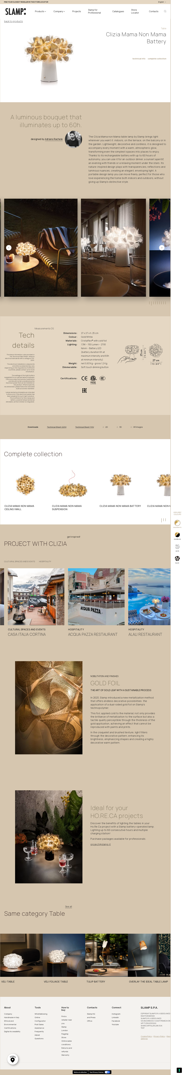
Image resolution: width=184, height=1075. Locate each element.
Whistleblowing (41, 1014)
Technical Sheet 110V (84, 427)
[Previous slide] (8, 247)
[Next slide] (161, 247)
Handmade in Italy (11, 1017)
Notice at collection (80, 1072)
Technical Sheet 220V (56, 427)
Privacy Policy (159, 1036)
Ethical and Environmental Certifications (10, 1024)
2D (106, 427)
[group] (36, 604)
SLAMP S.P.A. (149, 1007)
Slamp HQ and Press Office (91, 1017)
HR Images (138, 427)
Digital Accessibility (12, 1031)
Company (8, 1014)
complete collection (157, 58)
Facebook (116, 1021)
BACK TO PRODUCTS (13, 21)
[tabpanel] (25, 491)
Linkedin (115, 1017)
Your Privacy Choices (97, 1072)
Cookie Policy (146, 1036)
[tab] (149, 302)
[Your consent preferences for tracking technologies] (179, 1070)
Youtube (115, 1024)
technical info (138, 58)
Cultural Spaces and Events (19, 561)
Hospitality (45, 561)
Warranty (65, 1055)
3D (120, 427)
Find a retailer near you (66, 1020)
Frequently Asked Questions (39, 1035)
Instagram (116, 1014)
